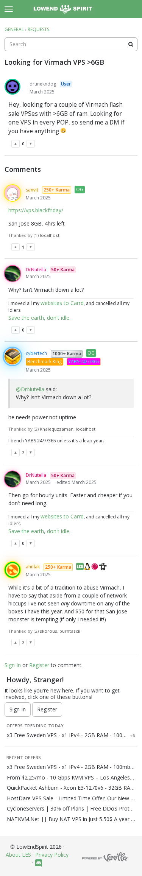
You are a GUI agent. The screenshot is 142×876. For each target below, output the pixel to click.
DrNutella (36, 269)
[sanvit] (12, 193)
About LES (18, 854)
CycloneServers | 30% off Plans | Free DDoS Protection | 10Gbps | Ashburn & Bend (71, 808)
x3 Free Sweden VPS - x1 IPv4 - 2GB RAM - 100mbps (67, 735)
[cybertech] (12, 356)
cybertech (36, 353)
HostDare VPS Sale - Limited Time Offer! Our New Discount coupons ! (71, 798)
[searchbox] (71, 44)
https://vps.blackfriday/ (35, 210)
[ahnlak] (12, 570)
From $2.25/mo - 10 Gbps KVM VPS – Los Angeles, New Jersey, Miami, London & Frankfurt (71, 777)
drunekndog (43, 84)
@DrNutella (30, 389)
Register (39, 665)
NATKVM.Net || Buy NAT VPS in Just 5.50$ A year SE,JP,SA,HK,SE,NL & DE (71, 819)
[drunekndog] (12, 87)
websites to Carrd (62, 303)
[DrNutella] (12, 274)
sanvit (32, 190)
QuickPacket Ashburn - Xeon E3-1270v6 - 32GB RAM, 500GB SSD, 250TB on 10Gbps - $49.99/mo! (71, 787)
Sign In (13, 665)
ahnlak (33, 566)
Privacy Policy (52, 854)
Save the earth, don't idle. (39, 317)
